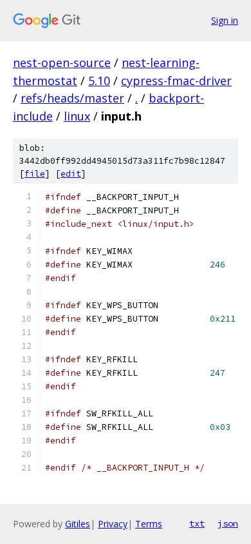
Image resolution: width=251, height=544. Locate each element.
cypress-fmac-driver (176, 80)
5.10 (99, 80)
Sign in (224, 20)
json (228, 523)
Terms (148, 524)
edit (70, 173)
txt (197, 523)
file (34, 173)
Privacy (112, 524)
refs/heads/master (72, 98)
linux (77, 116)
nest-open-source (62, 62)
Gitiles (77, 524)
